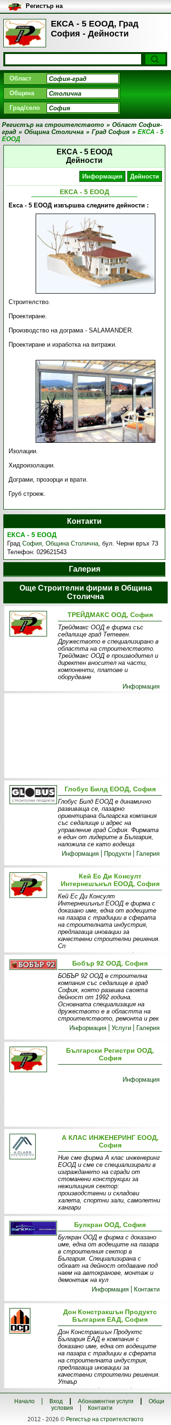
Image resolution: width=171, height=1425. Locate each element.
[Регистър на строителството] (24, 33)
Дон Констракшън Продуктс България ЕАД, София (110, 1315)
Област (20, 78)
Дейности (144, 176)
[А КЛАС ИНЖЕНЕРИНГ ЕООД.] (32, 1147)
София (32, 543)
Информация (102, 176)
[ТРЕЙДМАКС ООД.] (32, 624)
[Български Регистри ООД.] (32, 1060)
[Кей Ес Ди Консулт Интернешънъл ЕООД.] (32, 885)
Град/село (25, 107)
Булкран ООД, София (110, 1224)
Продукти (117, 853)
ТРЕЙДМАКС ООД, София (110, 614)
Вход (56, 1401)
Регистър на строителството (104, 1419)
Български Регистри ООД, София (110, 1054)
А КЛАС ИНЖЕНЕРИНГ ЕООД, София (110, 1141)
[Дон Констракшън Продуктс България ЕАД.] (32, 1321)
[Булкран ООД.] (32, 1229)
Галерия (148, 853)
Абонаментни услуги (105, 1401)
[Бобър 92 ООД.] (32, 965)
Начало (24, 1401)
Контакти (147, 1289)
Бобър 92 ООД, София (110, 963)
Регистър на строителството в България (52, 6)
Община (22, 93)
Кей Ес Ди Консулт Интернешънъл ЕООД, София (110, 879)
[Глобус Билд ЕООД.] (32, 795)
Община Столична (72, 543)
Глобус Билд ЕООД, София (110, 789)
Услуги (121, 1027)
